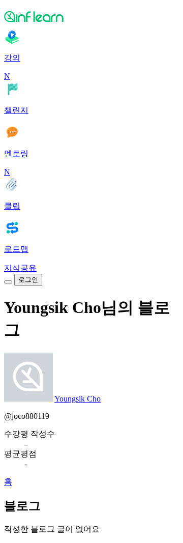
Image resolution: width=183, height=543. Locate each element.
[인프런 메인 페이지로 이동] (91, 16)
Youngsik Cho (77, 398)
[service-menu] (8, 281)
